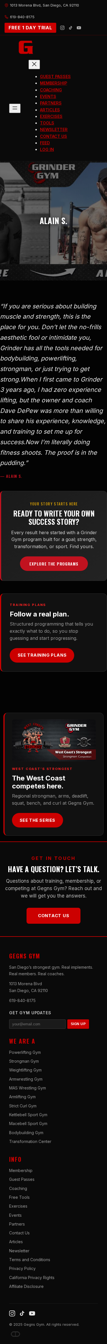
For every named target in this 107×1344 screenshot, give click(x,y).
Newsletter (19, 1250)
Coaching (18, 1188)
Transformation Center (30, 1141)
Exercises (18, 1206)
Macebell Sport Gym (28, 1123)
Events (15, 1215)
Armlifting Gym (22, 1096)
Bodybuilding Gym (26, 1132)
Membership (21, 1170)
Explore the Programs (53, 564)
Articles (16, 1241)
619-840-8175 (22, 1000)
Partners (17, 1224)
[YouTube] (79, 28)
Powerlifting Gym (25, 1052)
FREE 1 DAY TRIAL (30, 27)
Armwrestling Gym (26, 1079)
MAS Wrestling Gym (27, 1087)
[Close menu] (34, 64)
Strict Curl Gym (23, 1105)
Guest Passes (22, 1179)
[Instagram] (62, 28)
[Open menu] (15, 108)
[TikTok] (70, 28)
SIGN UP (78, 1024)
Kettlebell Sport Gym (28, 1114)
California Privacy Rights (31, 1277)
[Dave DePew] (15, 1334)
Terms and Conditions (29, 1259)
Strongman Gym (24, 1061)
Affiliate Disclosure (26, 1286)
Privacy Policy (22, 1268)
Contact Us (53, 915)
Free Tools (19, 1197)
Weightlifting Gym (25, 1070)
